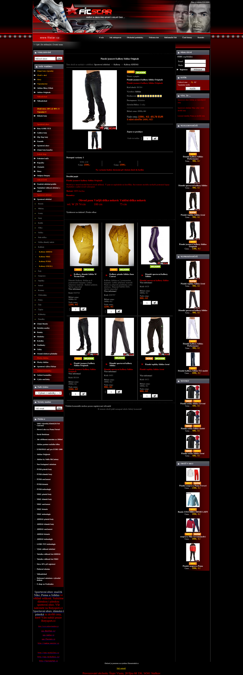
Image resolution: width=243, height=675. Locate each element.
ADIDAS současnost (44, 529)
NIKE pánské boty (44, 494)
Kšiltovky (42, 314)
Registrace (183, 70)
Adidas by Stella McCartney (48, 459)
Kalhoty (41, 247)
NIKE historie (42, 509)
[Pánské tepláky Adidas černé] (155, 354)
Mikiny (41, 209)
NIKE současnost (43, 504)
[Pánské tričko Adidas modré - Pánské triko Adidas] (193, 423)
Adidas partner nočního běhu (48, 444)
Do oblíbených (46, 45)
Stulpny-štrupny (43, 176)
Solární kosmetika (44, 375)
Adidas (138, 91)
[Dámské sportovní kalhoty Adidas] (155, 263)
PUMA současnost (44, 479)
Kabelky (40, 341)
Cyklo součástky (43, 379)
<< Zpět (36, 45)
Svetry (40, 213)
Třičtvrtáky (42, 295)
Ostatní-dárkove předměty (47, 354)
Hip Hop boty (42, 137)
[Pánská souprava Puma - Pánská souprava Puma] (193, 561)
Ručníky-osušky (43, 328)
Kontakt (201, 37)
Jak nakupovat (115, 37)
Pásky (40, 300)
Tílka (40, 228)
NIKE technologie (44, 514)
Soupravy (42, 276)
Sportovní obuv (43, 146)
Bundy (40, 204)
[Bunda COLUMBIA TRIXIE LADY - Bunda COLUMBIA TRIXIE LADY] (193, 507)
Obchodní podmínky (135, 37)
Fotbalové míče (43, 158)
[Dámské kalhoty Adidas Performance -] (193, 151)
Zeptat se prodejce (135, 132)
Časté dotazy (187, 37)
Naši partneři (121, 668)
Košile (40, 223)
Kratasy (41, 290)
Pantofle (40, 141)
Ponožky (41, 319)
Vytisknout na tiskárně (75, 212)
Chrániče (40, 167)
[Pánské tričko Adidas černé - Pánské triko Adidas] (193, 448)
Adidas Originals (44, 92)
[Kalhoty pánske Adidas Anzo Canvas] (120, 265)
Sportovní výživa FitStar (46, 367)
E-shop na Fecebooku (45, 584)
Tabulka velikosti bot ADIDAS (48, 554)
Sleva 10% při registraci (46, 564)
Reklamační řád (170, 37)
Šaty (39, 271)
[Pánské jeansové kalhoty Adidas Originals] (94, 128)
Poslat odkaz (91, 212)
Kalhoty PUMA (45, 261)
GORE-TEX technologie (46, 544)
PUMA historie (42, 484)
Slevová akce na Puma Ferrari (48, 429)
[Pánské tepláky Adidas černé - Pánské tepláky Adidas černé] (193, 210)
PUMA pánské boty (44, 469)
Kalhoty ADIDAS (45, 252)
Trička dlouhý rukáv (46, 242)
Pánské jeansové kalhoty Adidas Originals (84, 364)
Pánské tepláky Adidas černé (157, 364)
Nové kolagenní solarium (46, 464)
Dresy (39, 171)
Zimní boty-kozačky (45, 150)
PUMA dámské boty (44, 474)
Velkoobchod (42, 101)
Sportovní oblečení (44, 199)
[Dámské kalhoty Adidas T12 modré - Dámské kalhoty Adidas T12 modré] (193, 366)
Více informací (74, 289)
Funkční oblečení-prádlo (46, 184)
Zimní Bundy (42, 324)
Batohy (40, 332)
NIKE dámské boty (44, 499)
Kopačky (40, 163)
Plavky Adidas (42, 362)
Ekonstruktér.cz (133, 663)
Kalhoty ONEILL (46, 266)
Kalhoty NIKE (44, 257)
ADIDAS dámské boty (45, 524)
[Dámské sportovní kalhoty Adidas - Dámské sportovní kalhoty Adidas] (193, 183)
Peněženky (41, 345)
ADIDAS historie (43, 534)
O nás (101, 37)
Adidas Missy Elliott (45, 88)
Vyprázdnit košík (184, 85)
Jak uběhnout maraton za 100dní (50, 439)
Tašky (39, 349)
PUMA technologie (44, 489)
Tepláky (41, 281)
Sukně (40, 285)
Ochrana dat (154, 37)
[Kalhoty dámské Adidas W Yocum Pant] (84, 265)
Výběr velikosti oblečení (46, 549)
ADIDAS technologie (45, 539)
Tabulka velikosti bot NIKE (48, 559)
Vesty (40, 218)
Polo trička (42, 237)
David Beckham (43, 434)
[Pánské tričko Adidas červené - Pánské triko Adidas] (193, 398)
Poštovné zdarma (43, 569)
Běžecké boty (42, 116)
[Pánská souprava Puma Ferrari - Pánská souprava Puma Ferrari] (193, 480)
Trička (40, 233)
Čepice (40, 310)
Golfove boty (42, 133)
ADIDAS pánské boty (45, 519)
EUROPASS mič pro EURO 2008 (49, 449)
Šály (39, 305)
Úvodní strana (58, 45)
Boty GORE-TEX (44, 129)
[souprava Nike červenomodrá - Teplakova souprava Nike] (193, 531)
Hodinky (40, 337)
